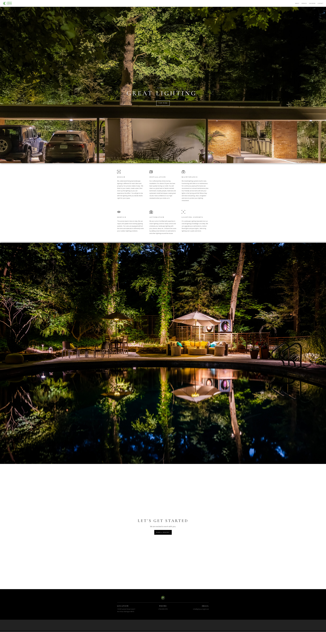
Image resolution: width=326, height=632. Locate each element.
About (297, 3)
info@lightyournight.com (201, 609)
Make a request (163, 532)
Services (304, 3)
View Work (163, 103)
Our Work (312, 3)
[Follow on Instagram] (163, 598)
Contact (320, 3)
